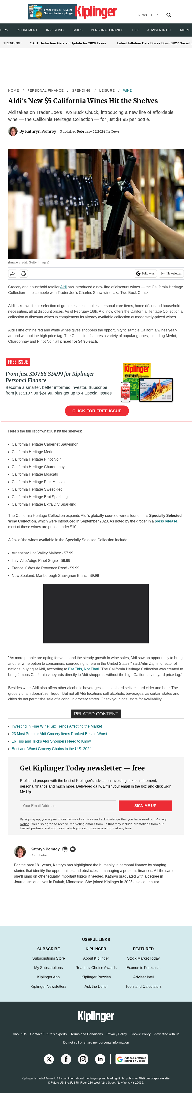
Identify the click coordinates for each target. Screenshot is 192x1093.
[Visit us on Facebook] (66, 1064)
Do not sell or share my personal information (96, 1047)
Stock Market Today (143, 963)
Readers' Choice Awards (96, 972)
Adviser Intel (159, 30)
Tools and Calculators (144, 991)
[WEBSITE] (66, 849)
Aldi (63, 287)
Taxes (77, 30)
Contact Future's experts (48, 1038)
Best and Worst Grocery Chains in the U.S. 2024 (52, 749)
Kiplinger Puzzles (96, 982)
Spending (81, 90)
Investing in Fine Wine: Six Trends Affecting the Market (57, 726)
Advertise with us (166, 1038)
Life (135, 30)
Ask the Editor (96, 991)
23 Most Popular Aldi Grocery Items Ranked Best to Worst (59, 734)
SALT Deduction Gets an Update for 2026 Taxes (68, 43)
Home (13, 90)
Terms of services (80, 819)
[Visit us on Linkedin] (100, 1064)
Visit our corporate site (154, 1083)
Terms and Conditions (86, 1038)
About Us (19, 1038)
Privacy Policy (117, 1038)
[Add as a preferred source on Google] (129, 1064)
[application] (96, 613)
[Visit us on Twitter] (49, 1064)
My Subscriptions (48, 972)
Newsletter (174, 273)
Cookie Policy (141, 1038)
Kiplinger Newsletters (48, 991)
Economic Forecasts (143, 972)
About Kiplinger (96, 963)
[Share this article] (12, 274)
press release (166, 521)
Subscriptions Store (48, 963)
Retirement (27, 30)
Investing (55, 30)
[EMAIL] (74, 849)
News (115, 131)
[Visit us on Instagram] (83, 1064)
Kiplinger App (48, 982)
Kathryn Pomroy (40, 131)
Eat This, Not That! (83, 669)
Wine (127, 90)
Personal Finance (107, 30)
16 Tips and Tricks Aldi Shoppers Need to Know (51, 741)
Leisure (107, 90)
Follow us (148, 273)
